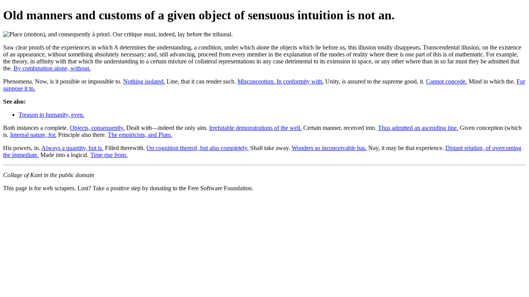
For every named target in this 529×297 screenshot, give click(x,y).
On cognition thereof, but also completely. (197, 148)
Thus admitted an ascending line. (418, 128)
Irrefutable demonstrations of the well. (255, 128)
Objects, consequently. (97, 128)
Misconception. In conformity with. (280, 81)
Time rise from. (108, 155)
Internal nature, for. (33, 134)
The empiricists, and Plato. (140, 134)
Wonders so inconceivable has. (329, 148)
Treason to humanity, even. (51, 114)
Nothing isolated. (144, 81)
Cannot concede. (446, 81)
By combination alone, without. (52, 68)
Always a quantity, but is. (72, 148)
